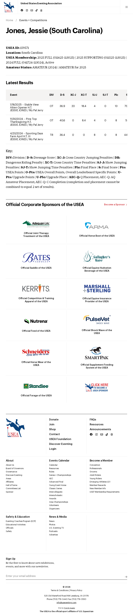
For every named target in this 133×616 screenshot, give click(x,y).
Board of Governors (15, 468)
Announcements (100, 429)
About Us (10, 465)
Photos (52, 525)
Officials (9, 528)
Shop (52, 429)
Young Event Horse (57, 485)
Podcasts (53, 531)
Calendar (53, 465)
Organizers (54, 509)
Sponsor (9, 492)
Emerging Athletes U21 (100, 482)
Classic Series (55, 488)
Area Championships (58, 502)
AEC (51, 479)
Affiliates (10, 482)
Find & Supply (69, 608)
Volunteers (54, 505)
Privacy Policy (76, 590)
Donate (54, 419)
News (51, 521)
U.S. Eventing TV (56, 528)
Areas (8, 479)
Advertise (53, 535)
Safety (9, 531)
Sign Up (10, 559)
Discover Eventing (60, 444)
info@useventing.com (66, 603)
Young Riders (96, 479)
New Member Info (98, 488)
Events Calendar (59, 460)
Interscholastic (55, 495)
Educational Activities (15, 525)
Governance (11, 472)
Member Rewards (98, 485)
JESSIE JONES (18, 110)
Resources (96, 424)
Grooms (93, 472)
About (10, 460)
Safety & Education (18, 517)
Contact (54, 434)
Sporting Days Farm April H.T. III (26, 135)
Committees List (13, 488)
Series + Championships (60, 475)
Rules (51, 472)
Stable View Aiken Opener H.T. (24, 106)
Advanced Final (56, 482)
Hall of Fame (11, 485)
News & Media (57, 517)
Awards (52, 499)
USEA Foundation (60, 439)
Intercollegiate (55, 492)
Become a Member (101, 460)
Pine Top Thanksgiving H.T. (23, 120)
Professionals (96, 468)
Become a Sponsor (114, 205)
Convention (95, 465)
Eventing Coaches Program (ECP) (21, 521)
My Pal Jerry (36, 110)
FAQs (93, 419)
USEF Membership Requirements (104, 492)
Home (9, 20)
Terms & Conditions (59, 590)
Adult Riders (95, 475)
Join (51, 424)
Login (52, 449)
